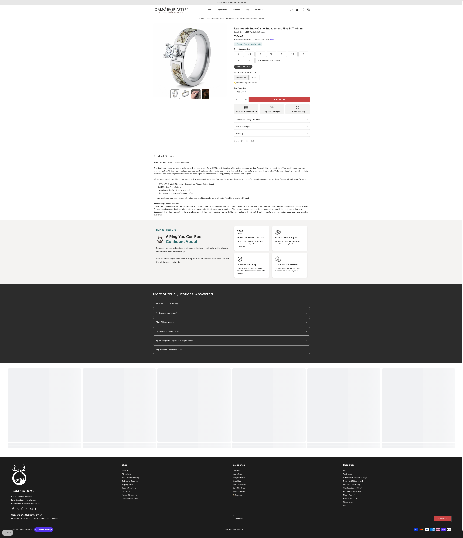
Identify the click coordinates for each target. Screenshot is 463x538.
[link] (210, 9)
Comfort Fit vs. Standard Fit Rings (355, 477)
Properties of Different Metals (353, 481)
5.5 (250, 54)
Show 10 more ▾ (243, 67)
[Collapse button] (231, 304)
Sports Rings (237, 481)
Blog (344, 505)
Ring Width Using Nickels (352, 491)
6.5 (271, 54)
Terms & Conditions (129, 488)
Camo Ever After (237, 529)
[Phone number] (35, 508)
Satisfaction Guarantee (130, 481)
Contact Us (126, 491)
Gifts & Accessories (239, 484)
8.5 (239, 60)
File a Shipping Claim (350, 498)
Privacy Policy (127, 474)
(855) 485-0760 (22, 490)
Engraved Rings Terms (130, 498)
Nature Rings (237, 474)
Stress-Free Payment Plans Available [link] (231, 2)
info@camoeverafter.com (26, 500)
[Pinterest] (22, 508)
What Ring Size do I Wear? (352, 488)
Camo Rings (237, 470)
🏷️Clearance (237, 495)
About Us (125, 470)
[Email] (31, 508)
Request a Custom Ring (351, 484)
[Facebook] (13, 508)
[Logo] (171, 9)
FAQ (345, 470)
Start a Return (348, 502)
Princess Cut (241, 77)
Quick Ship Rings (239, 488)
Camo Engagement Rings (215, 18)
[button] (291, 10)
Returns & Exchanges (129, 495)
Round (254, 77)
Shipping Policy (127, 484)
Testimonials (347, 474)
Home (201, 18)
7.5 (292, 54)
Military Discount (349, 495)
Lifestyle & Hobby (239, 477)
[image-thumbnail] (175, 94)
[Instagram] (26, 508)
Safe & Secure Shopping (130, 477)
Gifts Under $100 (239, 491)
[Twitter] (17, 508)
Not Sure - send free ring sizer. (269, 60)
